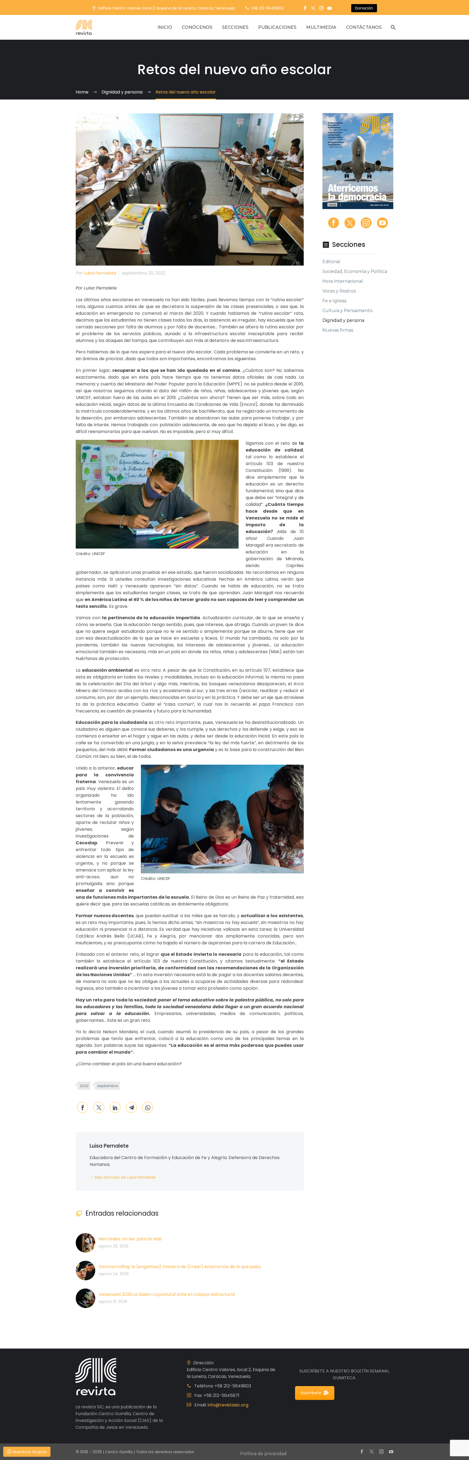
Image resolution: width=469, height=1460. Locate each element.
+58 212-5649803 (267, 8)
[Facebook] (305, 8)
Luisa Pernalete (100, 273)
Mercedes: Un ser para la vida (130, 1239)
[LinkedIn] (115, 1107)
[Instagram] (321, 8)
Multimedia (321, 27)
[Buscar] (392, 27)
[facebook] (333, 222)
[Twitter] (313, 8)
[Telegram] (131, 1107)
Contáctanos (364, 27)
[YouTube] (329, 8)
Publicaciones (277, 27)
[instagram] (366, 222)
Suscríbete (311, 1393)
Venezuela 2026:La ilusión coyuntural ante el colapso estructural (167, 1294)
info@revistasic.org (228, 1405)
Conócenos (197, 27)
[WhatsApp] (147, 1107)
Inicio (164, 27)
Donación (364, 8)
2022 (84, 1085)
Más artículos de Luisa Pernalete (125, 1177)
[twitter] (349, 222)
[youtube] (382, 222)
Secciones (235, 27)
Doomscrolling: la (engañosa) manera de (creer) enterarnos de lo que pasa (180, 1266)
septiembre (107, 1085)
